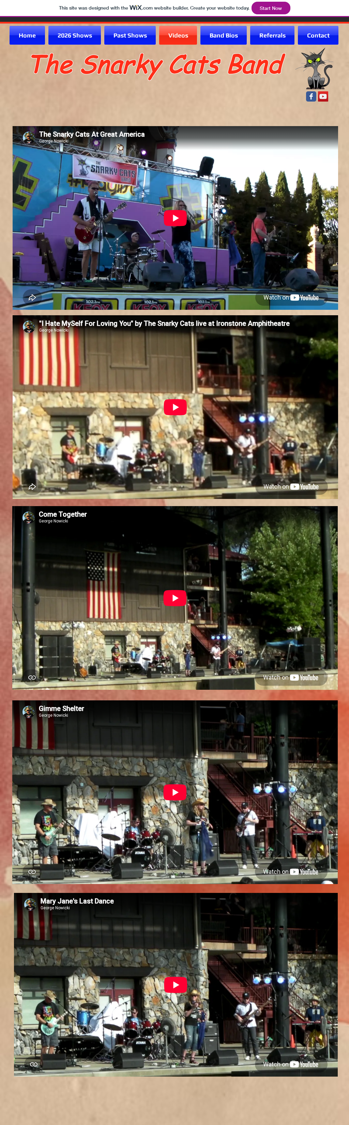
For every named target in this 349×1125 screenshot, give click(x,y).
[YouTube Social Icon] (323, 96)
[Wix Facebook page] (311, 96)
